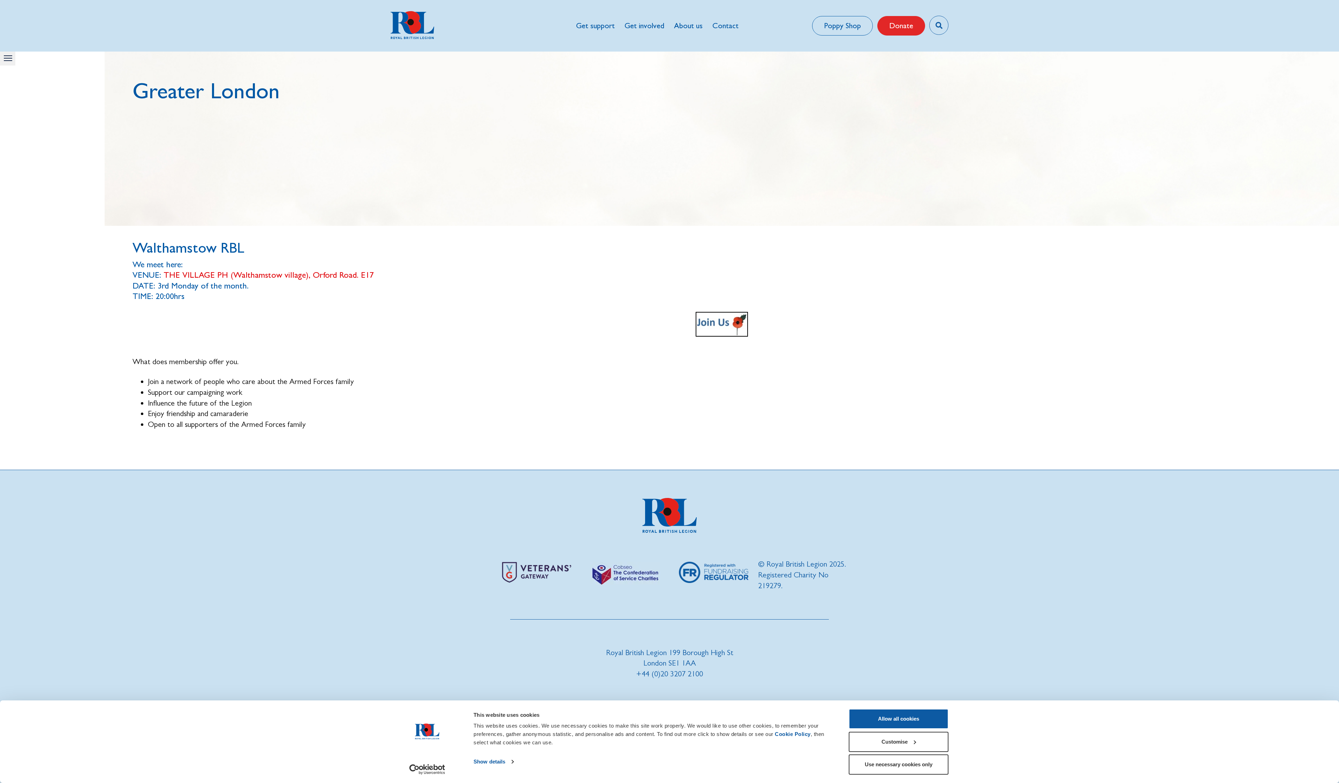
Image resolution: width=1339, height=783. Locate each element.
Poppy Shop (842, 25)
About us (688, 25)
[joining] (722, 324)
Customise (895, 742)
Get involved (644, 25)
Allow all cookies (898, 719)
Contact (725, 25)
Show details (489, 762)
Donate (901, 25)
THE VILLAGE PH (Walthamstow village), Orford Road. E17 (269, 275)
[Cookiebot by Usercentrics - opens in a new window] (427, 769)
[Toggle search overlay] (938, 25)
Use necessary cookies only (898, 764)
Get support (595, 25)
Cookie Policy (793, 734)
